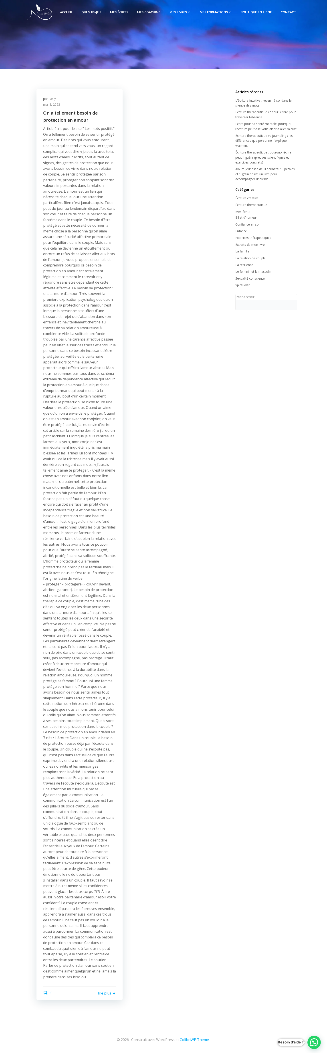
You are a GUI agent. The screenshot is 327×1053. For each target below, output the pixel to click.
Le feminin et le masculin (253, 271)
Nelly (52, 99)
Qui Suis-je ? (91, 12)
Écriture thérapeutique (251, 205)
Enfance (241, 231)
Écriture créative (246, 198)
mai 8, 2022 (51, 104)
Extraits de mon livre (250, 244)
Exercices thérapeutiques (253, 238)
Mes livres (178, 12)
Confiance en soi (247, 224)
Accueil (66, 12)
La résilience (244, 265)
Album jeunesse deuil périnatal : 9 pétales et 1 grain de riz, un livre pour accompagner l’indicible (265, 174)
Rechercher (245, 297)
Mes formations (214, 12)
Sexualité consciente (250, 278)
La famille (242, 251)
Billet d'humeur (246, 217)
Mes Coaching (149, 12)
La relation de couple (250, 258)
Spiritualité (242, 285)
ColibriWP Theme (194, 1039)
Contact (288, 12)
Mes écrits (119, 12)
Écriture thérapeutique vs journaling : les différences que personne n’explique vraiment (264, 140)
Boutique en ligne (256, 12)
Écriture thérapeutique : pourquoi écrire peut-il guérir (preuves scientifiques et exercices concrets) (263, 157)
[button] (314, 1042)
